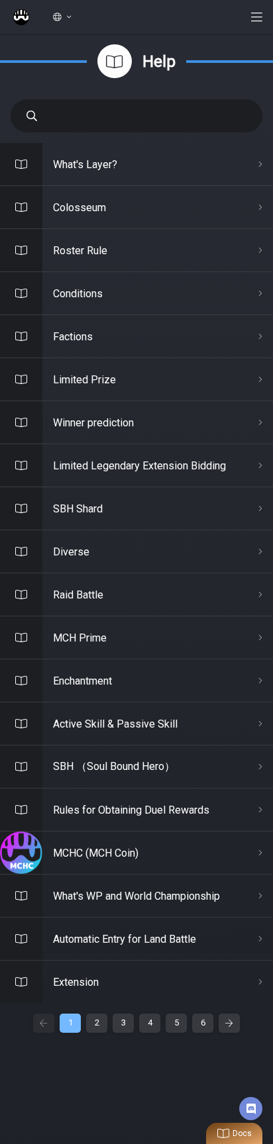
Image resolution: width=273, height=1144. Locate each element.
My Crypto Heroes (21, 17)
